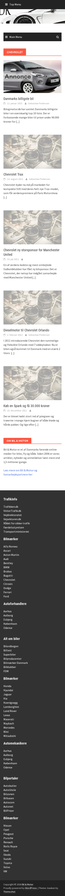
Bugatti (8, 575)
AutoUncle (9, 790)
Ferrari (7, 592)
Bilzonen (8, 794)
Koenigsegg (10, 702)
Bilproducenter (12, 658)
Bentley (8, 563)
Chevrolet (9, 579)
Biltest (7, 650)
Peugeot (8, 834)
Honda (7, 686)
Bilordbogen (10, 646)
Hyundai (8, 690)
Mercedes (9, 727)
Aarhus (7, 611)
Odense (7, 628)
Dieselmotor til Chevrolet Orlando (26, 330)
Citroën (7, 584)
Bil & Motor (27, 884)
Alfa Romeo (10, 546)
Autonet (8, 806)
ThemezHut (9, 891)
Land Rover (10, 711)
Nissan (7, 825)
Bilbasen (8, 798)
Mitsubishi (9, 736)
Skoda (7, 854)
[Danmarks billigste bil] (32, 76)
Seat (6, 850)
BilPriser (8, 810)
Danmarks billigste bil (18, 99)
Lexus (6, 715)
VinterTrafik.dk (12, 510)
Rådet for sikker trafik (16, 523)
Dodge (7, 588)
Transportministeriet (16, 531)
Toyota (7, 863)
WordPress (31, 888)
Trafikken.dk (10, 506)
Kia (5, 698)
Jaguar (7, 694)
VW (5, 871)
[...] (18, 121)
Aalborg (8, 615)
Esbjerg (7, 619)
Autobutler (10, 785)
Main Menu (15, 37)
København (10, 623)
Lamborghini (11, 706)
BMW (6, 567)
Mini (5, 731)
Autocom (8, 802)
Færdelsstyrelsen (13, 527)
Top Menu (15, 4)
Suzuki (7, 859)
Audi (5, 559)
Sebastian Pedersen (38, 103)
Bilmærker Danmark (15, 663)
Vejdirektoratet (12, 515)
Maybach (8, 723)
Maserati (8, 719)
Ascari (7, 550)
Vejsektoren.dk (12, 519)
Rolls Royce (10, 846)
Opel (6, 829)
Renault (8, 842)
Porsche (8, 838)
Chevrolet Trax (13, 174)
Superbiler (9, 654)
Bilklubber (9, 667)
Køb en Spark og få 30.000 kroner (26, 406)
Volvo (6, 867)
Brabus (7, 571)
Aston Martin (11, 554)
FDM (6, 671)
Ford (6, 596)
